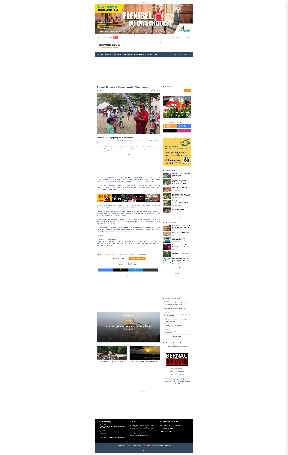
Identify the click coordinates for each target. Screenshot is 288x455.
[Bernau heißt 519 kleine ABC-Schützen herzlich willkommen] (167, 189)
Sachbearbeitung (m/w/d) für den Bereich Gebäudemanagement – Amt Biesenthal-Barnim (181, 260)
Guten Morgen (128, 320)
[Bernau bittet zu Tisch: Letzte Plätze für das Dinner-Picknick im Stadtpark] (167, 196)
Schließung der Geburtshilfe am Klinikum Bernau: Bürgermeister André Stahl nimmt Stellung (180, 182)
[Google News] (132, 264)
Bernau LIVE (108, 54)
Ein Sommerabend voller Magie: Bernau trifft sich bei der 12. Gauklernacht (180, 246)
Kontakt (150, 54)
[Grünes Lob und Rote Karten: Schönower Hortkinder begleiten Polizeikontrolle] (167, 203)
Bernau (110, 254)
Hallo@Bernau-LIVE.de (178, 374)
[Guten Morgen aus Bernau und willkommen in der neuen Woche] (167, 254)
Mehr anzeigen (177, 216)
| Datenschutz (167, 445)
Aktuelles (118, 54)
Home (101, 54)
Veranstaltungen (139, 54)
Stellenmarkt (128, 54)
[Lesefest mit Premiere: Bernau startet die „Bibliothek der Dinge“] (167, 210)
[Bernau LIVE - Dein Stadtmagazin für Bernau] (109, 45)
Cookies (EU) (175, 37)
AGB (188, 37)
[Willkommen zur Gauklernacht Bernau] (144, 71)
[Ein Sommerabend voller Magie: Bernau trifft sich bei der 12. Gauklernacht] (167, 247)
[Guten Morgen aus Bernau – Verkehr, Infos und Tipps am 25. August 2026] (167, 228)
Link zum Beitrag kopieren (137, 258)
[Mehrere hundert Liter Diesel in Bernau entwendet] (167, 240)
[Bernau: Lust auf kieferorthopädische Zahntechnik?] (167, 234)
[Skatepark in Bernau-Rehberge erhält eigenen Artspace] (167, 175)
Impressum (182, 37)
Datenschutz (167, 37)
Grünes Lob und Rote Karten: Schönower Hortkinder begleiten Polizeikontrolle (180, 202)
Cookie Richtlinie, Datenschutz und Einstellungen (144, 448)
